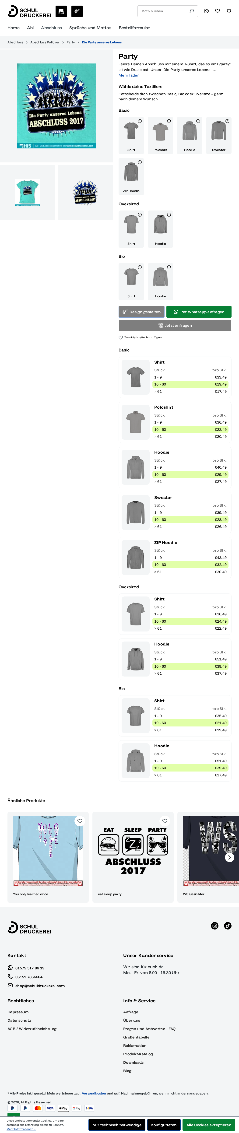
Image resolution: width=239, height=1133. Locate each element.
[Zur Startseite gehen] (29, 11)
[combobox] (161, 11)
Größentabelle (136, 1037)
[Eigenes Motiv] (77, 11)
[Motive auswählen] (61, 11)
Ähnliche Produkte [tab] (26, 800)
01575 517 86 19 (30, 968)
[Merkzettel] (217, 11)
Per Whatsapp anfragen (202, 311)
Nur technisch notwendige (116, 1124)
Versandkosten (94, 1093)
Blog (127, 1070)
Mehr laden (129, 75)
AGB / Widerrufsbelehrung (31, 1028)
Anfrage (130, 1012)
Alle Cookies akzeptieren (208, 1124)
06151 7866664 (28, 977)
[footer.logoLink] (29, 927)
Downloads (133, 1062)
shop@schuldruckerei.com (40, 985)
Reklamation (134, 1045)
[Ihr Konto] (206, 11)
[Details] (140, 121)
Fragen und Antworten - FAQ (149, 1028)
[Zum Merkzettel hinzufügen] (79, 821)
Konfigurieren (164, 1124)
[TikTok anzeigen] (228, 927)
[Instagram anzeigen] (214, 927)
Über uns (131, 1020)
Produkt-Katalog (138, 1054)
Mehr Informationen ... (21, 1129)
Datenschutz (19, 1020)
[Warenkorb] (229, 11)
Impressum (18, 1012)
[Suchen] (191, 11)
